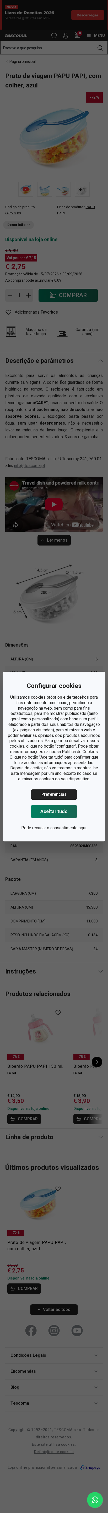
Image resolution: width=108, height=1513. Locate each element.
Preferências (54, 794)
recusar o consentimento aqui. (59, 827)
